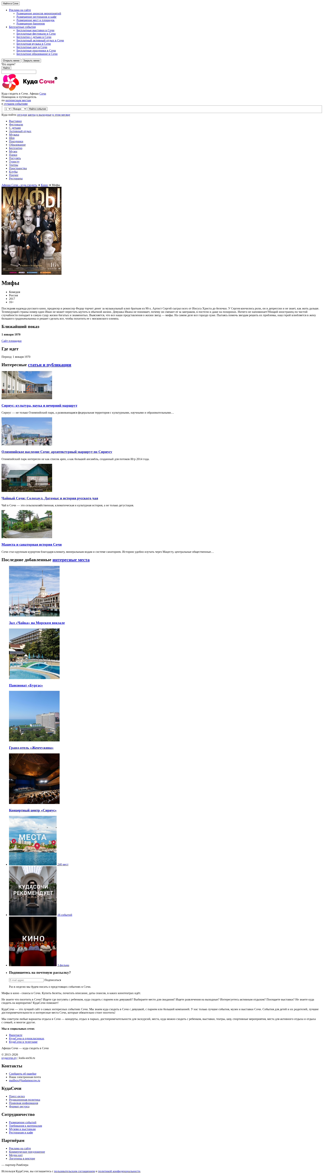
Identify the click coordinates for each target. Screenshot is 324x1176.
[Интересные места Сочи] (33, 864)
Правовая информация (23, 1103)
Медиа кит (16, 1155)
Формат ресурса (19, 1106)
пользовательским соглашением (74, 1171)
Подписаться (52, 980)
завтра (32, 114)
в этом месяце (61, 114)
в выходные (44, 114)
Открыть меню (11, 60)
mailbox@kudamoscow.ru (24, 1080)
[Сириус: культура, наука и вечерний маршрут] (27, 398)
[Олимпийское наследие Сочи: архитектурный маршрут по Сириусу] (27, 444)
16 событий (64, 914)
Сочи (42, 93)
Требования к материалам (25, 1125)
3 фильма (63, 965)
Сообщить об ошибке (22, 1073)
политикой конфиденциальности (119, 1171)
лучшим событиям (16, 103)
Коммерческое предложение (27, 1151)
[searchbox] (162, 68)
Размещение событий (22, 1122)
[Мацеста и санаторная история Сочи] (27, 537)
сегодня (22, 114)
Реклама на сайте (20, 1148)
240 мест (62, 864)
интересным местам (18, 100)
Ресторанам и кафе (21, 1132)
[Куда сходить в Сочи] (43, 90)
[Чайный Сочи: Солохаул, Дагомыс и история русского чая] (27, 490)
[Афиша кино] (33, 965)
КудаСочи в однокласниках (26, 1038)
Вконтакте (15, 1035)
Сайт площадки (12, 340)
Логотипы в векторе (22, 1158)
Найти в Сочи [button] (10, 3)
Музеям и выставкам (22, 1129)
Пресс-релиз (17, 1096)
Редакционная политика (24, 1099)
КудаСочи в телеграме (23, 1041)
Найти (6, 67)
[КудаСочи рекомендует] (33, 914)
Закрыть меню (31, 60)
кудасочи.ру (9, 1057)
